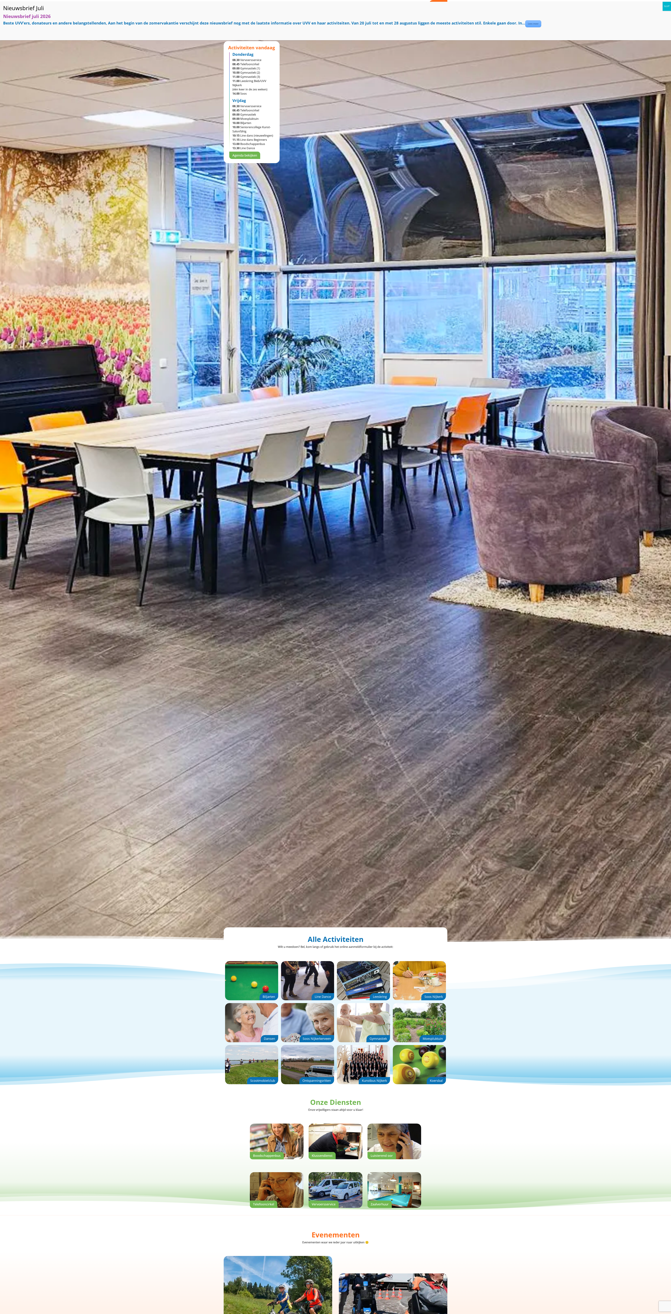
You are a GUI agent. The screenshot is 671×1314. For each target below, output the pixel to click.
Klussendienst (322, 1155)
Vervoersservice (324, 1204)
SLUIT (667, 6)
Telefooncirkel (263, 1204)
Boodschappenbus (267, 1155)
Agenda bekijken (244, 155)
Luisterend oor (382, 1155)
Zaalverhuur (380, 1204)
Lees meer (533, 23)
